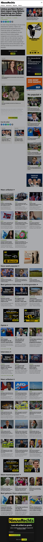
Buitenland (9, 5)
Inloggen (24, 539)
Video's (20, 5)
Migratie (15, 5)
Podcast (3, 5)
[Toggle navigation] (41, 2)
